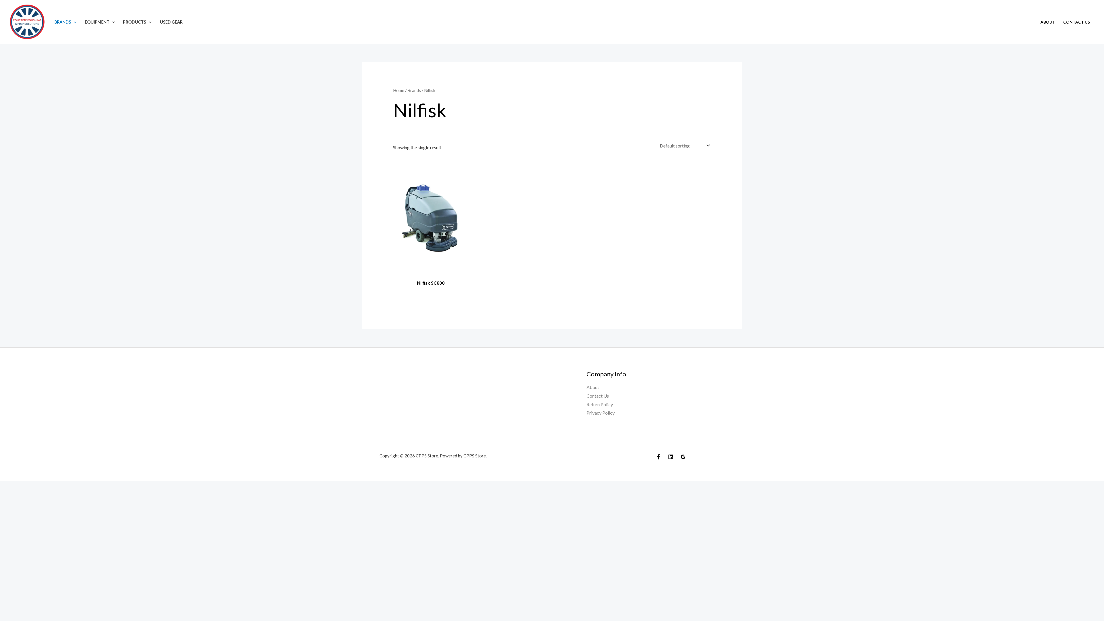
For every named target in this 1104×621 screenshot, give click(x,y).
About (1047, 22)
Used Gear (171, 22)
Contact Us (1076, 22)
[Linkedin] (670, 456)
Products (134, 22)
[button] (73, 22)
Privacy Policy (600, 412)
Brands (62, 22)
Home (398, 90)
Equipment (97, 22)
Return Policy (599, 404)
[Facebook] (658, 456)
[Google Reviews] (683, 456)
